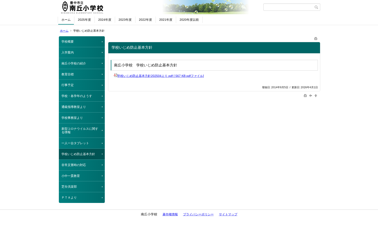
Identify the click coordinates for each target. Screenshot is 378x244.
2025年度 (84, 19)
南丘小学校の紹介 (73, 63)
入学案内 (67, 52)
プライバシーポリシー (198, 214)
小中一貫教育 (70, 176)
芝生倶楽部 (69, 186)
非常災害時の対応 (73, 165)
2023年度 (125, 19)
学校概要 (67, 41)
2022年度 (145, 19)
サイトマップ (228, 214)
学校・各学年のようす (76, 96)
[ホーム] (161, 7)
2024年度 (104, 19)
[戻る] (311, 95)
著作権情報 (170, 214)
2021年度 (165, 19)
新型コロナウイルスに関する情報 (79, 130)
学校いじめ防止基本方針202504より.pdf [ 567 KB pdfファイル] (160, 76)
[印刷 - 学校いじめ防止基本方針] (316, 37)
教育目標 (67, 74)
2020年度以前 (189, 19)
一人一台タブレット (75, 143)
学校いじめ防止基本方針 (78, 154)
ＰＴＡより (69, 197)
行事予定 (67, 85)
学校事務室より (72, 117)
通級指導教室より (73, 107)
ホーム (66, 19)
